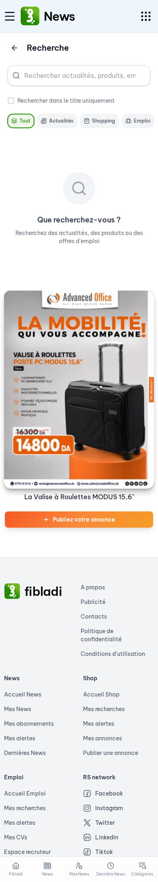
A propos (93, 587)
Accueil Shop (101, 694)
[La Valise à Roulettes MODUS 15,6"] (79, 390)
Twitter (105, 822)
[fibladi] (12, 591)
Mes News (17, 709)
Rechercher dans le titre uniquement (66, 100)
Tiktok (104, 852)
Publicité (93, 602)
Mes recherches (104, 709)
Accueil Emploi (25, 793)
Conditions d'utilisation (113, 654)
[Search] (16, 75)
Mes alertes (19, 738)
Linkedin (106, 837)
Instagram (109, 808)
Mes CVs (15, 837)
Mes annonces (102, 738)
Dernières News (25, 753)
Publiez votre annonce (84, 519)
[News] (30, 16)
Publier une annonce (110, 753)
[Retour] (14, 48)
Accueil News (22, 694)
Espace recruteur (27, 852)
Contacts (94, 616)
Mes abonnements (29, 723)
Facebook (109, 793)
